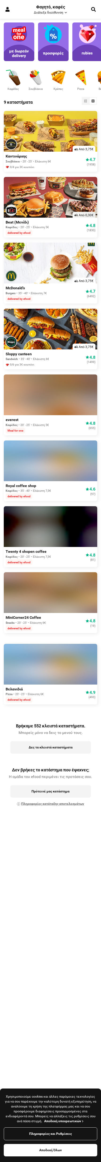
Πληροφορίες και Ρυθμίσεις (50, 1134)
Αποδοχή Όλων (50, 1150)
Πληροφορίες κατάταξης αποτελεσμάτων (52, 804)
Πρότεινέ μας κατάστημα (50, 791)
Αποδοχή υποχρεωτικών (62, 1121)
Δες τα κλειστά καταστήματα (51, 747)
